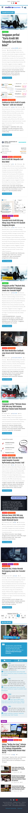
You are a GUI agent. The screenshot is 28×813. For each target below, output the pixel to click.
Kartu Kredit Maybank (6, 583)
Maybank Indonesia (6, 302)
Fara (9, 663)
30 (9, 618)
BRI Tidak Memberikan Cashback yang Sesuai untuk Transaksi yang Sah (13, 353)
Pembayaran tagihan (6, 117)
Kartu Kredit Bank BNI (18, 471)
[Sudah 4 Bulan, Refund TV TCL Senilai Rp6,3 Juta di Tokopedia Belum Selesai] (6, 766)
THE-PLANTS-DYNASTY (17, 357)
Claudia (15, 575)
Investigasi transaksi (18, 54)
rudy (9, 706)
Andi (13, 227)
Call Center (19, 50)
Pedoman (24, 802)
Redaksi (13, 292)
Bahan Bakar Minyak (16, 467)
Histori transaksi (10, 471)
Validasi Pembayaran (19, 68)
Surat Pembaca (11, 100)
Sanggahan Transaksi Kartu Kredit (9, 593)
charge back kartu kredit (20, 294)
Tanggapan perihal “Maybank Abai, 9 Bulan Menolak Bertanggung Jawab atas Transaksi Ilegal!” (13, 288)
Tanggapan (5, 32)
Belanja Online (16, 359)
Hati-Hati (5, 157)
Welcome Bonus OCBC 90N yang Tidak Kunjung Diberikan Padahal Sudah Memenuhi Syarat (13, 517)
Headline (10, 216)
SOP (18, 119)
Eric (13, 164)
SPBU (11, 479)
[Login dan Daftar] (25, 8)
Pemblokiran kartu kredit (7, 60)
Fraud (3, 54)
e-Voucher (14, 363)
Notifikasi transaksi (9, 58)
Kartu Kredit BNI (12, 113)
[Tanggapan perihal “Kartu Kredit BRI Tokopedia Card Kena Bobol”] (14, 22)
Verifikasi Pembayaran (7, 125)
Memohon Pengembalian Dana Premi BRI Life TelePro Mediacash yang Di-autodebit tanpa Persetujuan (14, 673)
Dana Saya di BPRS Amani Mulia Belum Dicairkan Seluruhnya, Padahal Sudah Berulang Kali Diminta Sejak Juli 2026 (12, 701)
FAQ (17, 803)
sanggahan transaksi (12, 64)
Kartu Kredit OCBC (14, 419)
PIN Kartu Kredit (9, 591)
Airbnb (10, 50)
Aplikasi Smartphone (6, 467)
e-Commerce (17, 111)
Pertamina (4, 476)
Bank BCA (4, 229)
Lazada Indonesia (17, 365)
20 (5, 618)
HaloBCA (10, 233)
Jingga (14, 754)
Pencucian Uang (5, 62)
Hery (14, 107)
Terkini (21, 660)
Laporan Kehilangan (6, 237)
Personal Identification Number (16, 62)
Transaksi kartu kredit (9, 68)
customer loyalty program (16, 417)
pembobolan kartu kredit (18, 60)
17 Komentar (20, 227)
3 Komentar (19, 107)
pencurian (17, 241)
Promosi (18, 367)
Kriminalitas (20, 235)
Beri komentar (21, 522)
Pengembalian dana (6, 119)
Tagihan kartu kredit (16, 121)
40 (13, 618)
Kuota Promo (7, 365)
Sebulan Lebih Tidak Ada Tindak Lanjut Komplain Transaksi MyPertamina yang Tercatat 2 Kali (13, 460)
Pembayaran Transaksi (17, 117)
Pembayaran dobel (20, 473)
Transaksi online (19, 249)
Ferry (13, 465)
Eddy (15, 522)
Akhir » (24, 618)
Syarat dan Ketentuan (6, 423)
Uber (18, 312)
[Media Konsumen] (12, 8)
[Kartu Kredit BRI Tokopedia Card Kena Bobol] (14, 147)
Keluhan (4, 100)
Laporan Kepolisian (15, 237)
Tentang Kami (22, 803)
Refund (12, 119)
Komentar (8, 660)
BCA (8, 229)
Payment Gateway (17, 115)
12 (25, 616)
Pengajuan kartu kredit (13, 528)
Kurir (11, 365)
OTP (24, 58)
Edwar (9, 694)
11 (21, 616)
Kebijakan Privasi (17, 802)
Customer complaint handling (8, 52)
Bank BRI (14, 48)
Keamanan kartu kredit (12, 172)
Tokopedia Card (19, 182)
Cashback (4, 361)
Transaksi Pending (19, 123)
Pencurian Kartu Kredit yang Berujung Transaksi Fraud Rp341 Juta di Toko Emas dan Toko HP (18, 787)
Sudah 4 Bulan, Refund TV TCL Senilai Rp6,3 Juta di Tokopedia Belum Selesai (18, 769)
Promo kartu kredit (12, 367)
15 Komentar (19, 164)
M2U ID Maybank (21, 300)
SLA (16, 119)
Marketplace (9, 115)
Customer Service (19, 52)
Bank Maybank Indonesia (8, 294)
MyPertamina (12, 473)
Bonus (10, 415)
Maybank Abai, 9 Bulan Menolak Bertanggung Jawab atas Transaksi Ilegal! (13, 571)
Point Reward (8, 421)
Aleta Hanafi (14, 413)
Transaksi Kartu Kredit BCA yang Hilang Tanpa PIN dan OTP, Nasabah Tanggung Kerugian (13, 222)
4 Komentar (19, 465)
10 (22, 782)
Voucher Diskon (20, 369)
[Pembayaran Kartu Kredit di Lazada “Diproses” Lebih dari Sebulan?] (14, 90)
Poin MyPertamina (11, 476)
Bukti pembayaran (6, 109)
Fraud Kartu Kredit (9, 54)
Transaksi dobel (11, 481)
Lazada (18, 113)
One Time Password (18, 58)
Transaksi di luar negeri (7, 595)
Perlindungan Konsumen (9, 803)
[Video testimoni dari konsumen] (14, 632)
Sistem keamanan (16, 66)
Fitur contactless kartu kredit (16, 231)
